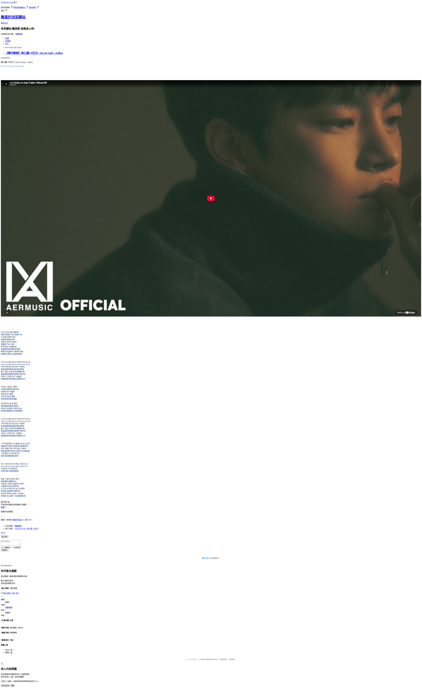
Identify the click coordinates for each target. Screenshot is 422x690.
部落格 (8, 41)
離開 (12, 685)
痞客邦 (15, 520)
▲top (3, 532)
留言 (20, 520)
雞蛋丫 (3, 507)
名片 (7, 44)
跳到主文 (4, 23)
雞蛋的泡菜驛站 (13, 17)
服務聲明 (232, 659)
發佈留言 (4, 550)
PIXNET (194, 659)
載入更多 (4, 537)
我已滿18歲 (5, 685)
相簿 (7, 38)
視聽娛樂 (18, 34)
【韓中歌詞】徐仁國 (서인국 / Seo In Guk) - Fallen (34, 53)
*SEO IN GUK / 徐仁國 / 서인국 (26, 529)
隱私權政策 (223, 659)
